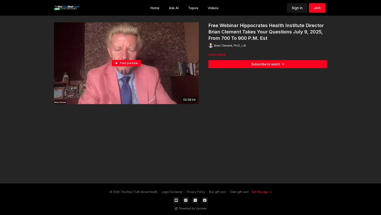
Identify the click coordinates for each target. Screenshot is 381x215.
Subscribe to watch (265, 64)
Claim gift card (239, 192)
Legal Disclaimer (172, 192)
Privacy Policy (196, 192)
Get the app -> (261, 192)
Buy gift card (217, 192)
